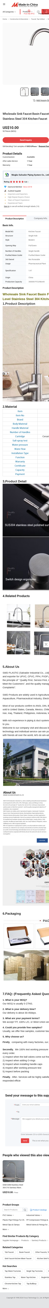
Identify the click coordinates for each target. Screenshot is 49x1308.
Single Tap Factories (34, 1271)
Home (5, 19)
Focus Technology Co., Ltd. (33, 1298)
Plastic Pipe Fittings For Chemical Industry (20, 1220)
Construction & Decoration (19, 19)
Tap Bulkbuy (31, 1283)
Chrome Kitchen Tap (13, 1283)
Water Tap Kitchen (28, 1277)
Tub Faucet (9, 1252)
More (5, 1288)
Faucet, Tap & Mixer (38, 19)
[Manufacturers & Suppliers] (24, 4)
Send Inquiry (26, 140)
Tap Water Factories (13, 1271)
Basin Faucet (24, 1252)
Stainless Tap (10, 1277)
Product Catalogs (39, 1210)
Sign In (6, 206)
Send (25, 1140)
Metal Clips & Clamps (11, 1224)
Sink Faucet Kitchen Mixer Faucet (18, 1258)
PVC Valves (7, 1215)
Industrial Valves (33, 1215)
